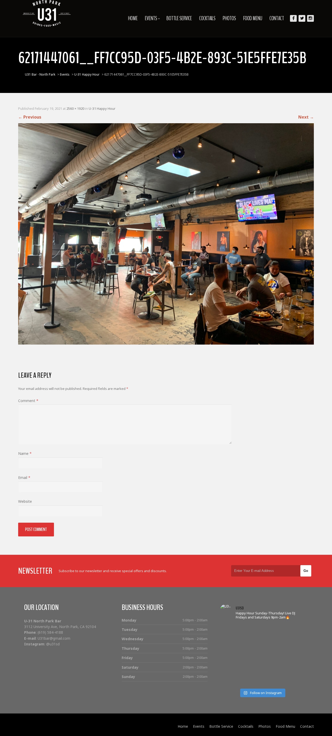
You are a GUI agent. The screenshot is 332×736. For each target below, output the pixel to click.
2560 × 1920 (75, 108)
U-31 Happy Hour (102, 108)
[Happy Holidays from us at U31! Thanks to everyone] (293, 667)
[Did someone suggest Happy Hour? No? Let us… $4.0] (251, 667)
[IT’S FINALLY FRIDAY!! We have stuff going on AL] (230, 667)
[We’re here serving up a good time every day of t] (251, 642)
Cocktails (207, 18)
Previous (29, 117)
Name (25, 453)
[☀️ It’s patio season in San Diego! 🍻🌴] (272, 642)
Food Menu (252, 18)
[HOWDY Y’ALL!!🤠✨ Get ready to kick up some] (293, 642)
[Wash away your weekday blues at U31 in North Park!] (272, 667)
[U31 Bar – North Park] (46, 13)
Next (306, 117)
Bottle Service (179, 18)
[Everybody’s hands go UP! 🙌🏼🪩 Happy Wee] (272, 655)
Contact (276, 18)
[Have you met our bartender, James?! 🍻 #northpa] (251, 655)
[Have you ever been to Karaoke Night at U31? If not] (251, 680)
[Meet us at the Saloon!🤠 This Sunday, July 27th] (230, 642)
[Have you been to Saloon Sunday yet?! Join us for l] (272, 629)
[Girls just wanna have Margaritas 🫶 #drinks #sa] (230, 655)
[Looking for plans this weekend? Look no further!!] (293, 629)
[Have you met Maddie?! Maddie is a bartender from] (230, 680)
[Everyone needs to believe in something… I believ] (293, 680)
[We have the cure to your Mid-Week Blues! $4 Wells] (272, 680)
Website (25, 501)
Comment (28, 400)
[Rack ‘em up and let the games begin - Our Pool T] (230, 629)
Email (24, 477)
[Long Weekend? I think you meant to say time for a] (293, 655)
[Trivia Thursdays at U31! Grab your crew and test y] (251, 629)
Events (151, 18)
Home (133, 18)
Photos (229, 18)
